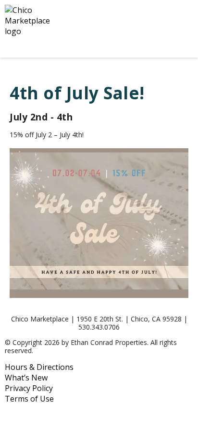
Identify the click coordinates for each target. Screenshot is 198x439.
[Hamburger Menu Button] (176, 29)
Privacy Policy (29, 388)
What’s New (26, 377)
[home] (75, 29)
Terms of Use (29, 398)
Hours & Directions (39, 367)
